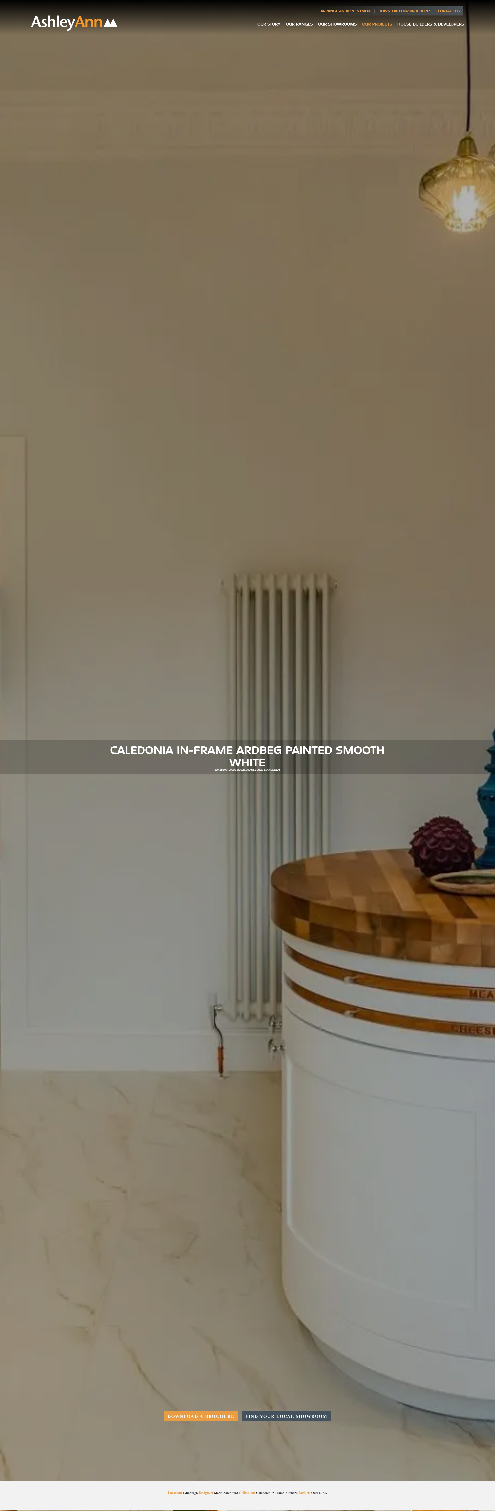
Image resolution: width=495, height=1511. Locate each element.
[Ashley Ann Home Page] (74, 30)
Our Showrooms (337, 24)
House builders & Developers (430, 24)
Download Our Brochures (405, 10)
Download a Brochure (200, 1416)
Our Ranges (299, 24)
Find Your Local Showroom (286, 1416)
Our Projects (377, 24)
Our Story (268, 24)
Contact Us (449, 10)
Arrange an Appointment (346, 10)
